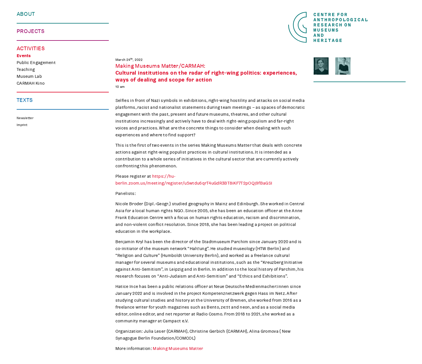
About (26, 14)
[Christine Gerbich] (321, 66)
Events (24, 56)
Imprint (22, 125)
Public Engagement (36, 62)
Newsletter (25, 118)
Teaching (26, 69)
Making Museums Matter (178, 348)
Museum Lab (29, 76)
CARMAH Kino (30, 83)
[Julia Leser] (343, 66)
